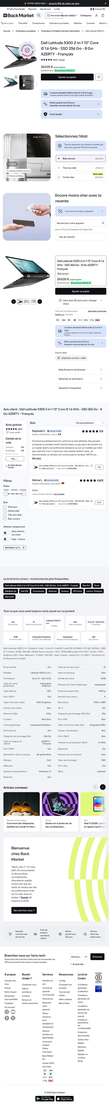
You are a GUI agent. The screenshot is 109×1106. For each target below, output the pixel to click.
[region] (54, 812)
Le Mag (62, 980)
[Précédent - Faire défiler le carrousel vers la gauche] (95, 787)
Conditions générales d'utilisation (83, 988)
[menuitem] (38, 23)
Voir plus (36, 458)
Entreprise (86, 15)
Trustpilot (9, 1003)
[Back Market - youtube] (13, 1012)
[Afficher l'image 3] (33, 301)
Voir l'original (59, 494)
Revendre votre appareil (46, 1006)
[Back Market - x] (13, 1018)
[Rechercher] (38, 15)
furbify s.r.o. (59, 314)
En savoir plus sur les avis (15, 466)
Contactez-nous (29, 984)
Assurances (47, 998)
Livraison (26, 996)
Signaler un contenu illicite (83, 1057)
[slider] (6, 494)
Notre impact (10, 992)
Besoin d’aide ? (69, 15)
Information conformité (97, 311)
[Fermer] (105, 3)
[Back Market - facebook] (7, 1018)
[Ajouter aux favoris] (98, 77)
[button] (27, 50)
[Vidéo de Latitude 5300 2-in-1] (26, 82)
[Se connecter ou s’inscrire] (96, 15)
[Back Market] (18, 15)
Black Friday (64, 1003)
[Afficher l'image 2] (27, 301)
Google (24, 897)
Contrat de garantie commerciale (48, 991)
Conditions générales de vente (84, 998)
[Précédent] (13, 301)
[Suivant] (39, 301)
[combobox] (80, 223)
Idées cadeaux (65, 999)
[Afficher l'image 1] (20, 301)
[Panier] (103, 15)
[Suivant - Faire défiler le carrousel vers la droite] (103, 787)
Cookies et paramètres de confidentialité (84, 1024)
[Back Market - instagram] (7, 1012)
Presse (8, 988)
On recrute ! (10, 1007)
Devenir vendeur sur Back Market (47, 1034)
